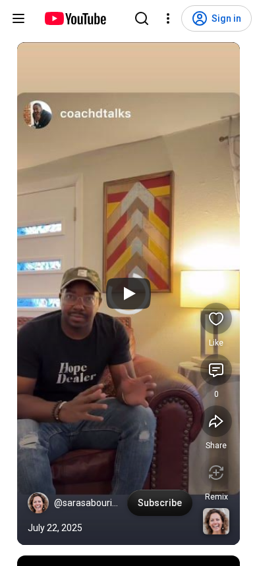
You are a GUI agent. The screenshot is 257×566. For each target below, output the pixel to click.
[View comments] (216, 370)
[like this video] (216, 318)
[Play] (128, 293)
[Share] (216, 421)
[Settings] (168, 18)
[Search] (142, 18)
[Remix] (216, 472)
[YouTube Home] (74, 18)
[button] (38, 502)
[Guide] (18, 18)
